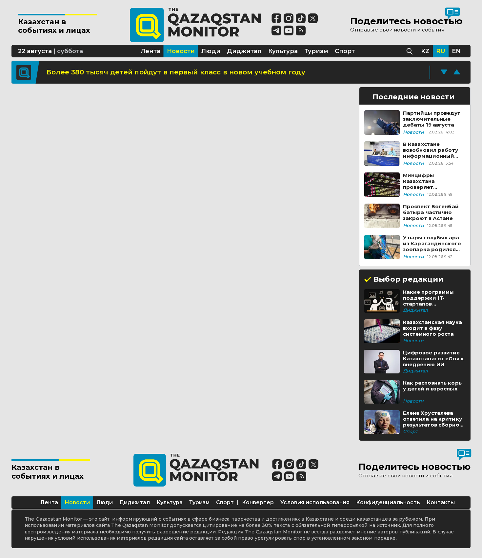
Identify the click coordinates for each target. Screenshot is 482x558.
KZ (425, 51)
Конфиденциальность (388, 502)
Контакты (441, 502)
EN (456, 51)
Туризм (199, 502)
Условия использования (315, 502)
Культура (169, 502)
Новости (77, 502)
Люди (104, 502)
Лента (49, 502)
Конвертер (258, 502)
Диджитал (134, 502)
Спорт (225, 502)
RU (440, 51)
